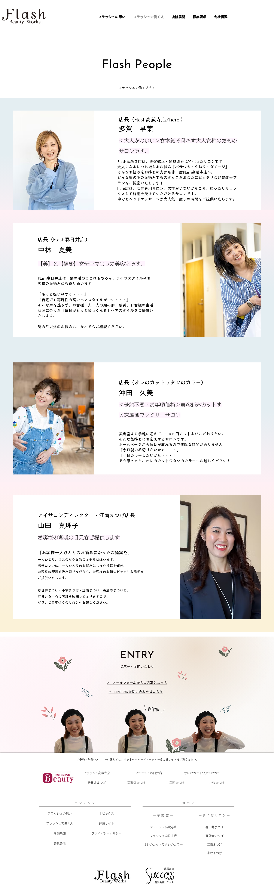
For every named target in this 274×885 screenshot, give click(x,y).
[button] (177, 16)
